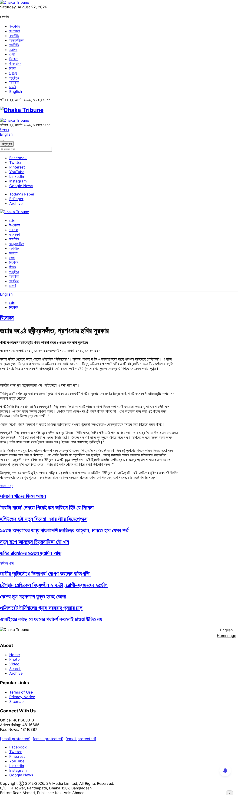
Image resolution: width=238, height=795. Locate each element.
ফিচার (12, 68)
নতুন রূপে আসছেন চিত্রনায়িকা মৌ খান (34, 541)
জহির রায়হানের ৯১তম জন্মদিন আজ (30, 553)
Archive (16, 203)
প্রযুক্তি (14, 77)
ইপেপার (4, 129)
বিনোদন (13, 59)
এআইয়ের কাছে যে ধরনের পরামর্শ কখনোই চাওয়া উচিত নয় (51, 619)
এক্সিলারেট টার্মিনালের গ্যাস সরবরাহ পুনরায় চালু (41, 607)
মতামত (13, 49)
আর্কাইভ (14, 281)
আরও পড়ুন (6, 485)
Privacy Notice (22, 696)
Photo (14, 659)
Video (14, 664)
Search (15, 668)
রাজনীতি (14, 35)
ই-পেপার (14, 26)
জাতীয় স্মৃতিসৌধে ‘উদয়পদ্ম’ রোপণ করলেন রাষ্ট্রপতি (45, 573)
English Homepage (226, 633)
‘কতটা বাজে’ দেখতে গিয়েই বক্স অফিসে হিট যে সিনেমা (47, 507)
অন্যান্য (14, 82)
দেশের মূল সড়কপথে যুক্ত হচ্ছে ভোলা (33, 596)
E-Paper (16, 198)
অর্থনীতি (14, 45)
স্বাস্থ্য (13, 73)
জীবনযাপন (15, 63)
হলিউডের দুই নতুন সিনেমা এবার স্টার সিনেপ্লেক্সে (43, 518)
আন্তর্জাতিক (16, 40)
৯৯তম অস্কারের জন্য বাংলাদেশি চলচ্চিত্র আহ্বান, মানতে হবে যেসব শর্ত (64, 530)
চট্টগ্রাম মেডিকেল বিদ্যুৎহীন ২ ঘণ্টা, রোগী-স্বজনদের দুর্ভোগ (54, 585)
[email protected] (15, 738)
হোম (11, 220)
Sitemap (16, 701)
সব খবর (13, 229)
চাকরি (12, 86)
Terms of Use (21, 692)
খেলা (12, 54)
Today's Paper (21, 194)
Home (14, 654)
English (15, 91)
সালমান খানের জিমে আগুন (23, 496)
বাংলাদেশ (14, 31)
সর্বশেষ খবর (6, 563)
